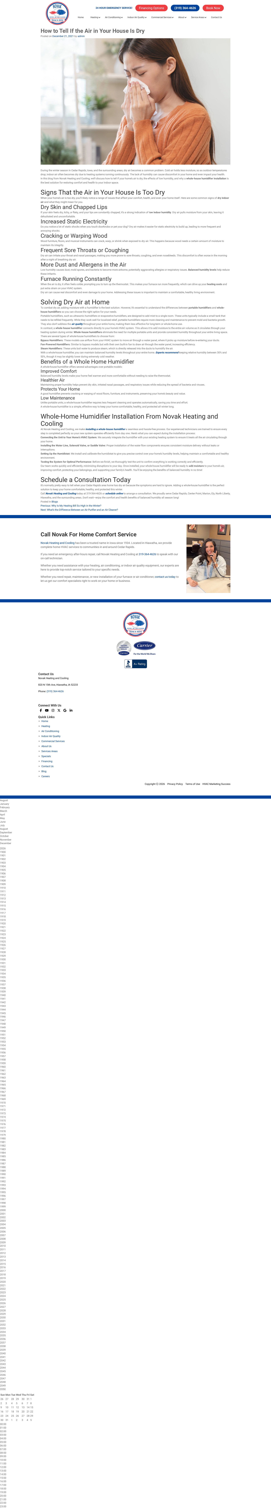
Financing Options (151, 8)
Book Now (213, 8)
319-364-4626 (147, 554)
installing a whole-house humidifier (105, 429)
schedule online (114, 493)
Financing (46, 761)
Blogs (55, 501)
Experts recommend (167, 352)
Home (81, 17)
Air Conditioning (113, 17)
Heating (94, 17)
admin (81, 36)
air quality (77, 323)
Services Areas (49, 751)
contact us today (165, 576)
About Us (46, 746)
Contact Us (216, 17)
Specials (46, 756)
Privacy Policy (175, 783)
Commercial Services (161, 17)
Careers (45, 776)
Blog (43, 771)
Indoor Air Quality (136, 17)
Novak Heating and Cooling (60, 493)
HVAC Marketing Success (216, 783)
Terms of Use (192, 783)
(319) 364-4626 (185, 8)
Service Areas (197, 17)
